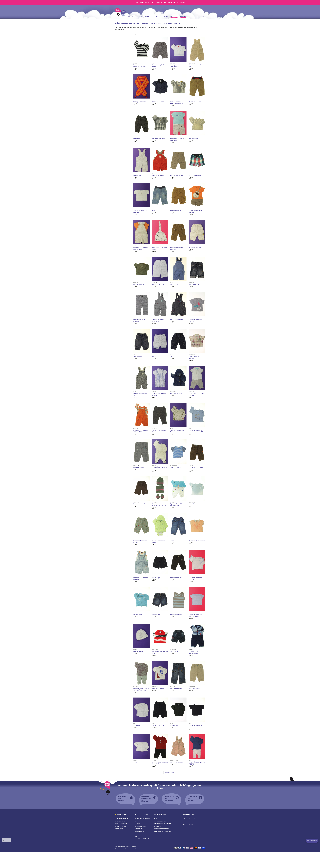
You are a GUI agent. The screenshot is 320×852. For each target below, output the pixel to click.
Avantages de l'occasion (162, 831)
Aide (155, 818)
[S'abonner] (204, 819)
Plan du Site (119, 828)
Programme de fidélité (142, 818)
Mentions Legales (140, 826)
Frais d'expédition (121, 823)
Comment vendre (160, 821)
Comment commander (161, 828)
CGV (136, 836)
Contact (137, 823)
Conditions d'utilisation (142, 839)
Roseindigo (122, 846)
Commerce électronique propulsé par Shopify (127, 848)
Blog (136, 821)
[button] (200, 16)
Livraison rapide (120, 821)
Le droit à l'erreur (120, 826)
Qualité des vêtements (122, 818)
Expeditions (138, 834)
